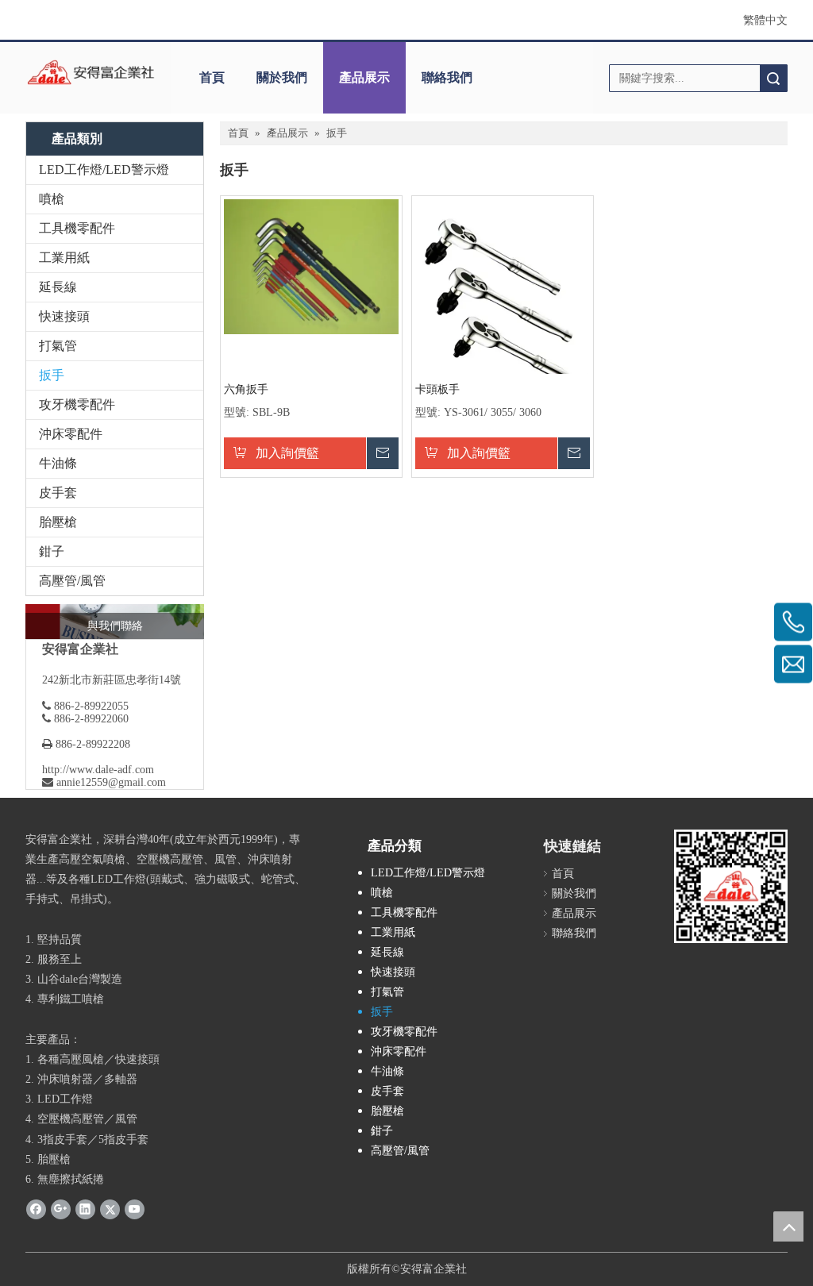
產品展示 (364, 77)
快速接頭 (64, 316)
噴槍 (51, 199)
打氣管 (58, 345)
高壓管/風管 (72, 580)
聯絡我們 (447, 77)
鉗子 (51, 551)
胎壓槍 (58, 522)
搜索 (773, 78)
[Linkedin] (85, 1208)
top (788, 1226)
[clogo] (90, 72)
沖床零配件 (70, 434)
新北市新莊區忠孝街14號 (120, 680)
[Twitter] (110, 1208)
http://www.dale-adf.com (98, 770)
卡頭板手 (437, 389)
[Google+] (61, 1208)
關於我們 (281, 77)
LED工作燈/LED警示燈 (104, 169)
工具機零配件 (77, 228)
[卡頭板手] (502, 308)
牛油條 (58, 463)
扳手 (51, 375)
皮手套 (58, 492)
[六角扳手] (311, 265)
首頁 (212, 77)
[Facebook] (36, 1208)
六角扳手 (246, 389)
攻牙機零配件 (77, 404)
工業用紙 (64, 257)
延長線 (58, 287)
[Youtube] (134, 1208)
